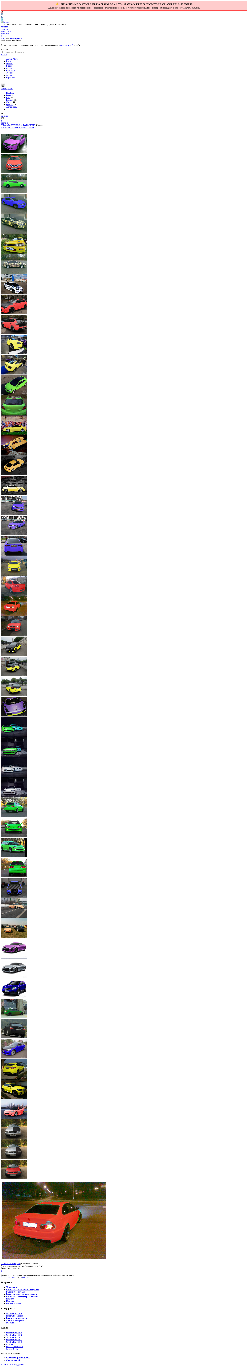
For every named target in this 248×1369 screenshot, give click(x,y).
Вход (3, 38)
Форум (9, 75)
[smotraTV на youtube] (2, 12)
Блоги (8, 61)
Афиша (9, 68)
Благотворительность (16, 1318)
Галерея (9, 100)
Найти (4, 54)
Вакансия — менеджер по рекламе (22, 1296)
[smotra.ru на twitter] (2, 20)
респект (4, 123)
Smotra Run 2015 (14, 1313)
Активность (11, 107)
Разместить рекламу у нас (18, 1358)
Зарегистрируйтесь (9, 1277)
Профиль (10, 93)
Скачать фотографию (10, 1263)
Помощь (10, 1301)
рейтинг (4, 116)
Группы (9, 104)
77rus (10, 88)
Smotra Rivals (12, 1349)
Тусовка (9, 73)
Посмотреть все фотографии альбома (17, 127)
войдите (25, 1277)
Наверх (4, 36)
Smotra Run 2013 (14, 1335)
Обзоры (9, 63)
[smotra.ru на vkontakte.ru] (2, 15)
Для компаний (13, 1360)
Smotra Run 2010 (14, 1342)
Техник (4, 88)
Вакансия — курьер (15, 1292)
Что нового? (12, 1287)
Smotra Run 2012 (14, 1337)
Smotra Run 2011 (14, 1340)
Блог (8, 97)
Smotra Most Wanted (14, 1347)
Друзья (9, 102)
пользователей (66, 45)
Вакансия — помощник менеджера (22, 1289)
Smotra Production (14, 1316)
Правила (10, 1299)
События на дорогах (15, 1320)
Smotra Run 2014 (14, 1333)
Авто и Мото (12, 59)
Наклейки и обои (13, 1303)
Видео (9, 66)
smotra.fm (10, 1323)
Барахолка (10, 77)
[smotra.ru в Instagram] (5, 22)
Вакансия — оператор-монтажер (21, 1294)
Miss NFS (10, 1344)
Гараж (9, 95)
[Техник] (3, 86)
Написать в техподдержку (12, 1364)
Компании (10, 70)
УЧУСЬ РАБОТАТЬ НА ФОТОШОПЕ (18, 125)
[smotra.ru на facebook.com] (2, 17)
